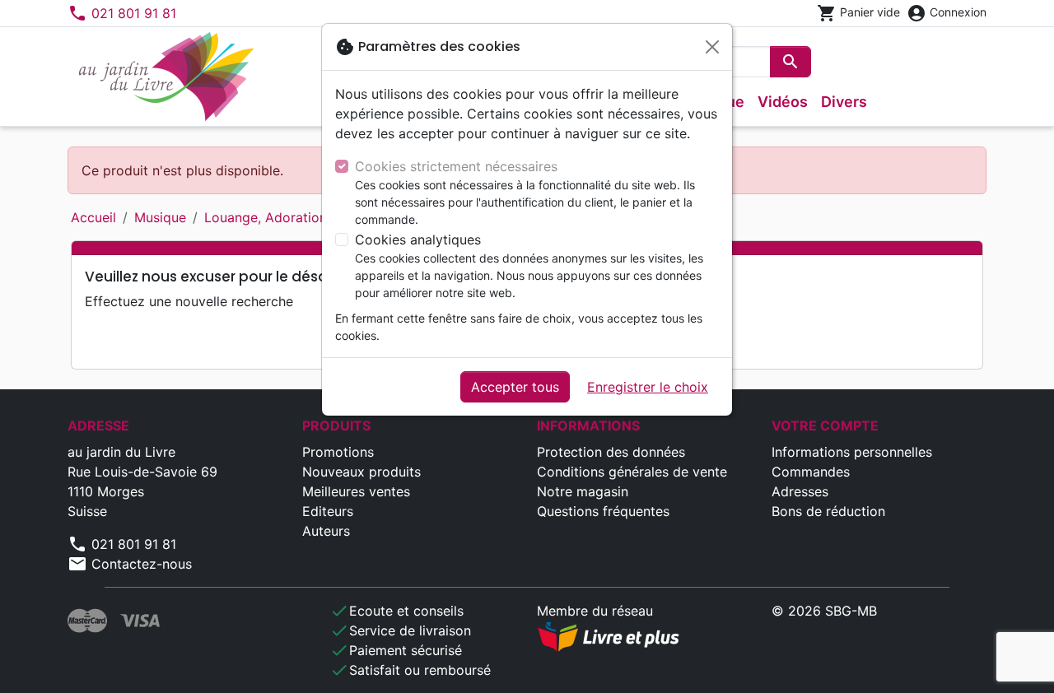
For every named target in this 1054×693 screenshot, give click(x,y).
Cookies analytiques (418, 239)
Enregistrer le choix (647, 387)
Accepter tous (515, 387)
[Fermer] (712, 47)
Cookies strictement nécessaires (456, 166)
